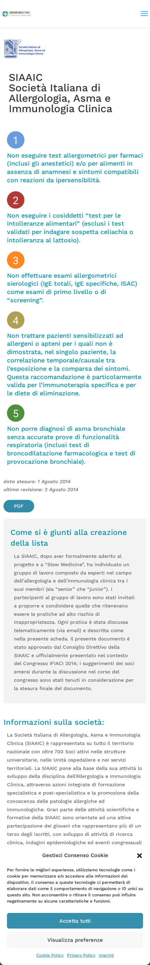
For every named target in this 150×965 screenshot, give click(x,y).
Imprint (106, 955)
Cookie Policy (49, 955)
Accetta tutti (75, 921)
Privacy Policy (81, 955)
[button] (139, 855)
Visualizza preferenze (75, 940)
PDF (19, 506)
